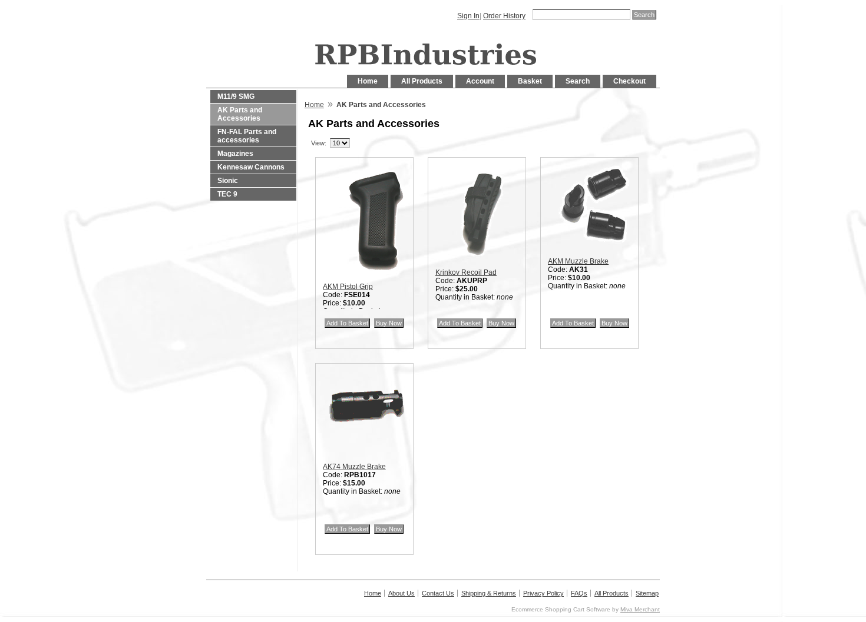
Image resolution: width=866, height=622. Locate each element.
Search (578, 81)
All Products (421, 81)
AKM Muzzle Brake (578, 261)
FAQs (579, 593)
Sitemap (647, 593)
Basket (530, 81)
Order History (504, 16)
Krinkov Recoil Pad (466, 272)
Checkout (629, 81)
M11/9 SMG (235, 96)
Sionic (227, 181)
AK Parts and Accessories (239, 114)
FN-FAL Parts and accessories (246, 136)
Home (368, 81)
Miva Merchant (640, 609)
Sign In (468, 16)
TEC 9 (227, 194)
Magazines (235, 153)
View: (318, 143)
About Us (401, 593)
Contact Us (438, 593)
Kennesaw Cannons (251, 167)
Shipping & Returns (488, 593)
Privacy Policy (543, 593)
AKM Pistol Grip (348, 286)
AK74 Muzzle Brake (354, 467)
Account (480, 81)
